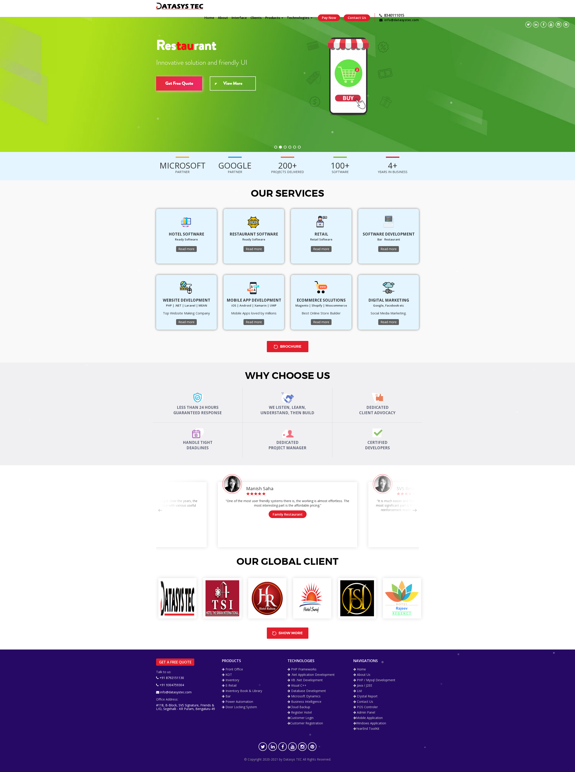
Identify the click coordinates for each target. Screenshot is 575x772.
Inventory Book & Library (243, 691)
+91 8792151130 (171, 678)
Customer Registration (306, 723)
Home (361, 669)
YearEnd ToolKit (367, 729)
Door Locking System (241, 707)
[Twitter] (528, 25)
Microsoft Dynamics (305, 696)
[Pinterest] (566, 25)
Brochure (290, 346)
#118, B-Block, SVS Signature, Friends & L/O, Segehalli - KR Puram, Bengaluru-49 (185, 707)
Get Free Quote (179, 83)
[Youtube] (551, 25)
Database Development (308, 691)
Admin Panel (365, 712)
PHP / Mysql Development (375, 680)
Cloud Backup (300, 707)
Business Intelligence (305, 702)
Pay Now (329, 17)
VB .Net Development (306, 680)
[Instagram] (559, 25)
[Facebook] (543, 25)
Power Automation (239, 702)
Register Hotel (301, 712)
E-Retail (231, 685)
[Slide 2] (280, 147)
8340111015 (393, 15)
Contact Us (357, 17)
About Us (363, 675)
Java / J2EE (364, 685)
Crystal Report (367, 696)
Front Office (234, 669)
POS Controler (367, 707)
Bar (228, 696)
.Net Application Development (312, 675)
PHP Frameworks (303, 669)
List (359, 691)
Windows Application (371, 723)
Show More (290, 633)
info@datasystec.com (401, 20)
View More (232, 83)
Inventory (232, 680)
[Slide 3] (285, 147)
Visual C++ (298, 685)
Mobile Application (369, 718)
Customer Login (302, 718)
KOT (228, 675)
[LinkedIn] (536, 25)
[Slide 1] (275, 147)
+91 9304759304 (171, 685)
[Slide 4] (289, 147)
